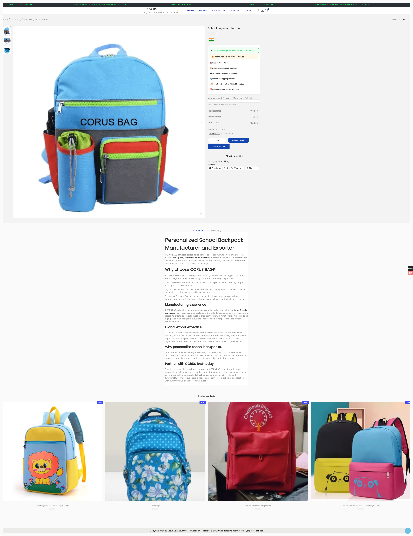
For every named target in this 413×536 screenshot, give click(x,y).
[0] (266, 10)
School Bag (15, 19)
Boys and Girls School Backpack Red (258, 506)
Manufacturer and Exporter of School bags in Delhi (361, 506)
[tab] (197, 230)
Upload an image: (216, 129)
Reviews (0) (215, 230)
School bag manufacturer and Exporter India (52, 506)
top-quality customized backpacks (190, 257)
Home (5, 19)
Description (197, 230)
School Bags (155, 506)
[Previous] (17, 122)
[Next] (201, 122)
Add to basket (238, 140)
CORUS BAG (151, 9)
